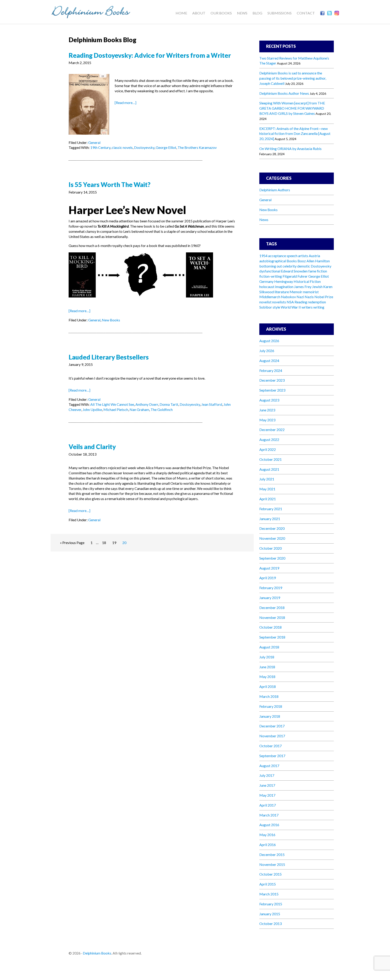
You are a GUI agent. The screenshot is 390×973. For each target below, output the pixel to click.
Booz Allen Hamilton (313, 261)
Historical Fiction (307, 281)
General (94, 142)
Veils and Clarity (92, 446)
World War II (291, 307)
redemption (317, 302)
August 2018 (269, 647)
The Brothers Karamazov (197, 147)
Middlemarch (269, 297)
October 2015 (270, 874)
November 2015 (272, 864)
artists (303, 256)
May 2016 (267, 834)
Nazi (300, 297)
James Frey (302, 286)
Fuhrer (302, 276)
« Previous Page (72, 542)
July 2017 (266, 775)
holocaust (266, 286)
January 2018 (269, 716)
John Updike (92, 409)
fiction (322, 271)
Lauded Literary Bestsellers (109, 357)
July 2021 (266, 479)
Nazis (309, 297)
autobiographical (272, 261)
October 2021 (270, 459)
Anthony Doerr (146, 404)
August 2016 (269, 825)
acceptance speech (282, 256)
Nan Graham (139, 409)
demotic (303, 266)
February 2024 (270, 370)
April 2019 (267, 578)
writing (318, 307)
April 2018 (267, 686)
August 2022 (269, 439)
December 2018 (272, 607)
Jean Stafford (211, 404)
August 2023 (269, 400)
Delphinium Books (96, 11)
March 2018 (269, 696)
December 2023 (272, 380)
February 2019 (270, 588)
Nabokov (288, 297)
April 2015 (267, 884)
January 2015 (269, 914)
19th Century (100, 147)
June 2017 (267, 785)
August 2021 (269, 469)
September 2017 (272, 756)
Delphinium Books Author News (284, 93)
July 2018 (266, 657)
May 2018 (267, 676)
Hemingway (283, 281)
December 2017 (272, 726)
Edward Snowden (294, 271)
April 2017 (267, 805)
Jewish (317, 286)
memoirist (311, 292)
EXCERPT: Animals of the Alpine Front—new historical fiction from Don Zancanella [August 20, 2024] (294, 133)
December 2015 (272, 854)
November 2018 (272, 617)
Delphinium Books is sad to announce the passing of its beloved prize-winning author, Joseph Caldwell (292, 78)
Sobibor (265, 307)
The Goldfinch (162, 409)
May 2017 (267, 795)
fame (312, 271)
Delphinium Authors (274, 190)
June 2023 (267, 410)
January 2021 (269, 518)
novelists (279, 302)
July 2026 (266, 350)
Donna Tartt (169, 404)
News (263, 219)
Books (292, 261)
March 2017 (269, 815)
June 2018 (267, 667)
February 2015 (270, 904)
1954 (263, 256)
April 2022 (267, 449)
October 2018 (270, 627)
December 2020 (272, 528)
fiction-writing (270, 276)
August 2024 (269, 360)
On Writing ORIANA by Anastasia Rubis (290, 148)
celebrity (290, 266)
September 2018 (272, 637)
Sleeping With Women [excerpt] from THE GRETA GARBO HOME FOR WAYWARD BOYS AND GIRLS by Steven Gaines (292, 108)
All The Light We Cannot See (112, 404)
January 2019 (269, 597)
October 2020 (270, 548)
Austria (314, 256)
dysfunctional (269, 271)
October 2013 (270, 923)
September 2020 (272, 558)
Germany (266, 281)
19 (114, 542)
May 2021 (267, 489)
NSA (290, 302)
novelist (265, 302)
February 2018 (270, 706)
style (276, 307)
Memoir (296, 292)
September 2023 (272, 390)
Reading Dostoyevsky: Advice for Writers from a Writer (150, 55)
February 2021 (270, 509)
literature (281, 292)
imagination (284, 286)
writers (307, 307)
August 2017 (269, 765)
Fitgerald (290, 276)
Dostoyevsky (144, 147)
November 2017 (272, 736)
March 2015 (269, 894)
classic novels (122, 147)
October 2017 (270, 746)
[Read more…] (125, 102)
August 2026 (269, 341)
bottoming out (270, 266)
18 (104, 542)
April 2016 (267, 844)
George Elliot (166, 147)
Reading (301, 302)
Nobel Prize (323, 297)
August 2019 (269, 568)
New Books (111, 320)
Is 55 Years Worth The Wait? (110, 184)
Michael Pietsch (115, 409)
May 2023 (267, 420)
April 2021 (267, 499)
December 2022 (272, 429)
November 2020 (272, 538)
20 (124, 542)
